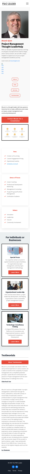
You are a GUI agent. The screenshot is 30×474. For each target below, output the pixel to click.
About (15, 79)
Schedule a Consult (12, 164)
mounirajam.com (15, 61)
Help (9, 471)
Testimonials (15, 95)
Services (15, 90)
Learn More (15, 272)
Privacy (20, 471)
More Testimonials (15, 362)
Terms (14, 471)
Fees (15, 84)
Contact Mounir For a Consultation (15, 120)
